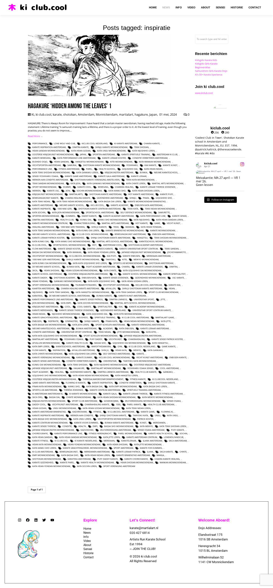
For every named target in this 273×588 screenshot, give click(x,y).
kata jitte (166, 321)
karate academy (119, 205)
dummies (70, 216)
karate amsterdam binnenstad (49, 411)
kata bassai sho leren (155, 386)
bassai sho (100, 342)
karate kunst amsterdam (132, 295)
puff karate (177, 429)
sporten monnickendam (45, 216)
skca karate (166, 451)
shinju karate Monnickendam (111, 147)
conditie (67, 426)
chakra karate (152, 143)
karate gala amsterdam (111, 176)
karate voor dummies (86, 422)
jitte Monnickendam (128, 332)
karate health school (160, 433)
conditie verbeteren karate (81, 361)
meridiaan (109, 440)
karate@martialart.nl (144, 528)
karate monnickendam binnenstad (147, 201)
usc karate (178, 277)
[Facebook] (28, 520)
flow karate (39, 350)
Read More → (35, 136)
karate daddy (39, 277)
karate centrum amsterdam (105, 390)
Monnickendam (107, 114)
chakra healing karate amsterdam (80, 288)
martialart (126, 114)
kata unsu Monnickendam (111, 150)
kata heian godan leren (135, 281)
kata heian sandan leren (169, 219)
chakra (126, 266)
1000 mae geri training (73, 226)
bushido (83, 317)
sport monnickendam (44, 187)
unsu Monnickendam (64, 408)
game (157, 223)
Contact (88, 557)
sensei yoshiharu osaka (45, 176)
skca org (37, 397)
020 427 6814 (140, 533)
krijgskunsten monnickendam (48, 400)
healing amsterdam (43, 226)
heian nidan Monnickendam (139, 321)
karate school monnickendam (140, 274)
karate (57, 114)
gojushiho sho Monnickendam (49, 375)
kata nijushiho (142, 219)
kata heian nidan (153, 168)
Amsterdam (86, 114)
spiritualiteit (105, 306)
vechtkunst (115, 339)
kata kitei (151, 332)
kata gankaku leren (87, 172)
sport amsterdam (123, 448)
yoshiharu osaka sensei (140, 368)
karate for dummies (151, 448)
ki (115, 274)
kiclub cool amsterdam (149, 284)
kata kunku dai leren (87, 230)
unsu (157, 415)
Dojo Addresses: (210, 528)
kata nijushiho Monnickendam (110, 364)
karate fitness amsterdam (168, 393)
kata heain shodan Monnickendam (116, 397)
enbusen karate (177, 357)
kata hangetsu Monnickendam (92, 292)
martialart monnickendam (106, 368)
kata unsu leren (82, 419)
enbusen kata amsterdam (148, 205)
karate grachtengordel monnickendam (85, 448)
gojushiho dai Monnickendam (129, 342)
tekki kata (132, 208)
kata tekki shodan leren (173, 426)
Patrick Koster (145, 419)
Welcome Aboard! (214, 520)
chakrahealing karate (97, 404)
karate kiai (174, 284)
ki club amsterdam (42, 451)
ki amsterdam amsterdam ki (47, 393)
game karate (169, 346)
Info (86, 537)
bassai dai (54, 397)
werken (36, 190)
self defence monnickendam (136, 212)
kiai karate (150, 165)
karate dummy (84, 357)
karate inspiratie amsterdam (48, 415)
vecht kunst (173, 223)
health (82, 426)
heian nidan (38, 313)
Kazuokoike (87, 429)
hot (94, 245)
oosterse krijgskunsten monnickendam (54, 379)
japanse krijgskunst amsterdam (49, 368)
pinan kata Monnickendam (46, 386)
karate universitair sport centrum (138, 248)
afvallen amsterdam (83, 350)
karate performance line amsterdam (52, 299)
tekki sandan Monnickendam (48, 183)
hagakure (141, 114)
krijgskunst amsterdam (45, 306)
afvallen (111, 288)
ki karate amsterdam (125, 143)
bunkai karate (104, 295)
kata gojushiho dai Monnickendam (142, 270)
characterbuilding (84, 223)
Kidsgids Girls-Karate (206, 63)
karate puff (166, 194)
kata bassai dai (94, 386)
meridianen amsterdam (97, 451)
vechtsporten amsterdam (46, 165)
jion (68, 190)
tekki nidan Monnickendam (160, 208)
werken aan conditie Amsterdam (50, 179)
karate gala (109, 393)
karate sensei (179, 216)
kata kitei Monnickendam (127, 313)
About (87, 545)
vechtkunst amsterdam (65, 404)
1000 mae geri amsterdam (46, 259)
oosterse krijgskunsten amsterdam (88, 274)
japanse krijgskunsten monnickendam (53, 429)
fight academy (40, 371)
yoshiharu (132, 165)
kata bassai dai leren (109, 201)
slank (150, 451)
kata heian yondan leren (101, 252)
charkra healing (124, 187)
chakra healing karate (77, 197)
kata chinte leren (135, 183)
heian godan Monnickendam (81, 270)
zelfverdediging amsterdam (115, 429)
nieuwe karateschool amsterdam (50, 328)
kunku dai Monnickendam (46, 364)
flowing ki (167, 411)
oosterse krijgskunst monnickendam (52, 154)
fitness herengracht (100, 433)
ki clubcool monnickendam (84, 255)
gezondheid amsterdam (110, 197)
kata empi (66, 303)
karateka (37, 295)
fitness (97, 411)
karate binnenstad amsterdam (133, 455)
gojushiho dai (129, 168)
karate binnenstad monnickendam (125, 230)
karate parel (67, 462)
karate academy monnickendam (146, 306)
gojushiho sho (164, 197)
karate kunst (170, 165)
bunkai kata (73, 266)
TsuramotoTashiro (85, 284)
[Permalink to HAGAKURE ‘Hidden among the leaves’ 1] (99, 95)
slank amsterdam (152, 440)
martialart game (164, 317)
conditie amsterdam (43, 332)
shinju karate (91, 321)
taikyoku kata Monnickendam (139, 361)
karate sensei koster (69, 248)
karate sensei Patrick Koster (167, 339)
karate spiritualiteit (174, 274)
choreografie (40, 433)
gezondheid (77, 237)
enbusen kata (89, 277)
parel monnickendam (130, 433)
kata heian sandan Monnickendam (78, 437)
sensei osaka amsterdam (151, 429)
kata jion (75, 183)
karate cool (84, 187)
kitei (124, 259)
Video (87, 541)
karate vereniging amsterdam (147, 324)
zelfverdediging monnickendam (142, 400)
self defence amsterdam (116, 353)
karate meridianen (42, 310)
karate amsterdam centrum (141, 437)
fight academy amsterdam (100, 266)
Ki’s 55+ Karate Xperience (208, 74)
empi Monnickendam (43, 455)
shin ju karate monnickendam (82, 259)
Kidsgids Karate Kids (206, 60)
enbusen (36, 321)
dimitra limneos (118, 299)
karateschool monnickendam (155, 241)
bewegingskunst (69, 451)
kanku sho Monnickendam (112, 219)
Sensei (87, 549)
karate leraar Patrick (128, 451)
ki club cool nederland (142, 346)
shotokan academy (64, 277)
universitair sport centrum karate (151, 310)
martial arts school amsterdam (114, 241)
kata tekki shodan (77, 364)
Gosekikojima (111, 400)
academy (108, 328)
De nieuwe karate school (46, 266)
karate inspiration (102, 382)
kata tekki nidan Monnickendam (74, 201)
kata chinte (110, 270)
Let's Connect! (142, 520)
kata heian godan (80, 150)
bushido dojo (39, 161)
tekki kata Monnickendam (140, 179)
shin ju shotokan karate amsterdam (142, 288)
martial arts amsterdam (115, 223)
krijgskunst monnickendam (47, 194)
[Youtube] (52, 520)
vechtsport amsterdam (116, 284)
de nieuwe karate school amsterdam (69, 295)
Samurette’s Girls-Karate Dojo (211, 71)
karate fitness (40, 440)
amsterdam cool (112, 245)
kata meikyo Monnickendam (157, 397)
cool (68, 306)
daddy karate (89, 216)
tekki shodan (141, 147)
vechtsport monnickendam (47, 255)
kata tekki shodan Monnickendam (51, 172)
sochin (183, 433)
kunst (143, 422)
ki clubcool (61, 440)
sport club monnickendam (163, 292)
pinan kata (111, 321)
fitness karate (138, 379)
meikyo (137, 350)
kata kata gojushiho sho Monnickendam (54, 335)
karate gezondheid (42, 462)
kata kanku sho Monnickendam (72, 241)
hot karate (141, 223)
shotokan (69, 114)
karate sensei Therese (44, 426)
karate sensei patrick (91, 299)
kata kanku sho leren (44, 448)
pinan (146, 197)
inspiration (59, 350)
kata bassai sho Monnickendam (49, 419)
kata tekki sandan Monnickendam (50, 230)
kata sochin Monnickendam (93, 303)
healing (59, 371)
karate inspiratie (41, 208)
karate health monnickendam (97, 462)
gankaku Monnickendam (67, 281)
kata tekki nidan (41, 201)
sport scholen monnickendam (100, 335)
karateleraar (128, 440)
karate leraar (139, 176)
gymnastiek (71, 321)
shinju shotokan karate (113, 415)
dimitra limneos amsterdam (113, 371)
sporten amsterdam (104, 154)
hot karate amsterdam (140, 194)
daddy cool (39, 404)
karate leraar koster (114, 158)
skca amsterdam (178, 440)
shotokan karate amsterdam (105, 194)
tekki (116, 226)
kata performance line (152, 216)
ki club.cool (43, 114)
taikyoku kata (140, 415)
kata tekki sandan (59, 292)
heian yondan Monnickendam (84, 444)
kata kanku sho (117, 190)
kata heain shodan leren (145, 190)
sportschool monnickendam (69, 245)
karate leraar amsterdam (154, 328)
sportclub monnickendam (127, 263)
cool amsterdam (169, 368)
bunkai (143, 172)
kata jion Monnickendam (65, 212)
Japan (153, 114)
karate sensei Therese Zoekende (76, 310)
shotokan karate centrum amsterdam (99, 208)
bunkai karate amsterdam (119, 422)
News (87, 532)
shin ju (105, 350)
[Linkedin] (36, 520)
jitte (163, 299)
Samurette (164, 212)
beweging (103, 187)
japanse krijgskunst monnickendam (141, 252)
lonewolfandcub (173, 437)
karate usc (53, 190)
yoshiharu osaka (73, 339)
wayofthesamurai (101, 346)
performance (39, 143)
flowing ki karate (75, 382)
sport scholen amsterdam (110, 324)
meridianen (159, 422)
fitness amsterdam (69, 168)
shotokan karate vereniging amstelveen (97, 179)
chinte (183, 451)
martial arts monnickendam (167, 183)
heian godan (39, 408)
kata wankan (74, 252)
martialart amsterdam (45, 339)
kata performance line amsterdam (76, 158)
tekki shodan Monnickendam (170, 237)
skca (34, 270)
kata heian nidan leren (97, 455)
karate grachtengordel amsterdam (52, 317)
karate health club (77, 342)
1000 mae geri (64, 208)
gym (120, 346)
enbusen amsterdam (163, 234)
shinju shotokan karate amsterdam (110, 237)
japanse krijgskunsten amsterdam (142, 335)
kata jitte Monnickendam (147, 444)
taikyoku (111, 259)
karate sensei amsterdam (46, 361)
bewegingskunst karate (45, 197)
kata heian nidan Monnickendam (90, 375)
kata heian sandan (42, 437)
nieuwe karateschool (166, 172)
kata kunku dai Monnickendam (49, 263)
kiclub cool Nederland (95, 143)
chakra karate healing (167, 458)
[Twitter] (44, 520)
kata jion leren (80, 324)
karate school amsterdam (47, 274)
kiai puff (111, 255)
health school (107, 168)
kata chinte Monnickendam (47, 353)
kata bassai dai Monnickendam (49, 324)
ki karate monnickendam (83, 393)
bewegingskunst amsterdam (130, 234)
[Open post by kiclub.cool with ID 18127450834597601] (220, 172)
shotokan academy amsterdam (146, 245)
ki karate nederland (86, 440)
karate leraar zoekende (149, 266)
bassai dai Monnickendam (46, 252)
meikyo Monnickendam (146, 259)
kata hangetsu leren (126, 375)
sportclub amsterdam (44, 390)
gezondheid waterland (113, 310)
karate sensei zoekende (115, 277)
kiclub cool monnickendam (114, 357)
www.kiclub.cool (204, 93)
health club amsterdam (161, 404)
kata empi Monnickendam (123, 386)
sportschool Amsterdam (100, 212)
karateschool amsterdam (70, 346)
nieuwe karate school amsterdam (51, 234)
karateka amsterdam (79, 458)
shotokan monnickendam (46, 458)
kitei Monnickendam (121, 161)
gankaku (168, 371)
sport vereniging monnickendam (50, 284)
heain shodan (51, 270)
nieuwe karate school (71, 205)
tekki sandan (172, 248)
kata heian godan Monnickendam (101, 408)
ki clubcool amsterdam (121, 411)
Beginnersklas (202, 67)
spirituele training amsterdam (144, 390)
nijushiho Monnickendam (66, 313)
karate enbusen (131, 255)
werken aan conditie (81, 415)
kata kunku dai (40, 241)
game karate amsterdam (45, 382)
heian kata (121, 350)
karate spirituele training (135, 154)
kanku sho (74, 386)
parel (89, 168)
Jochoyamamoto (176, 252)
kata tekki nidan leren (138, 408)
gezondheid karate (80, 371)
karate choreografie (136, 458)
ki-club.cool (39, 245)
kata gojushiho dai (96, 313)
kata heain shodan (117, 444)
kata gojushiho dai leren (82, 353)
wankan (129, 226)
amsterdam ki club (167, 154)
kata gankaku (155, 350)
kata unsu (172, 415)
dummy (67, 187)
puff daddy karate (107, 458)
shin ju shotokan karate (161, 382)
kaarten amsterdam (43, 288)
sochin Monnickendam (89, 190)
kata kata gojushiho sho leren (90, 263)
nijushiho (37, 292)
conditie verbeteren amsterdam (150, 158)
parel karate (134, 404)
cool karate (84, 306)
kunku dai (85, 219)
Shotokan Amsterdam (161, 263)
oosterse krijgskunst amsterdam (152, 364)
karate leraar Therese (135, 393)
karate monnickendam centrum (49, 223)
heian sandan (61, 161)
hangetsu (142, 237)
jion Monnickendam (43, 303)
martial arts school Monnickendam (135, 303)
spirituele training (105, 317)
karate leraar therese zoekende (157, 187)
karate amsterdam (42, 205)
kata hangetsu (160, 342)
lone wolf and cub (64, 143)
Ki (33, 114)
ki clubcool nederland (165, 379)
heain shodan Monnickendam (137, 462)
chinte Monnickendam (78, 397)
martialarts (76, 194)
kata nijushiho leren (143, 150)
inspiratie (53, 321)
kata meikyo (146, 426)
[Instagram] (19, 520)
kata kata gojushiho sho (101, 281)
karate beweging (41, 158)
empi (95, 426)
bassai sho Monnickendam (118, 426)
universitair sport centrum (76, 332)
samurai (71, 165)
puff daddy (96, 339)
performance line (42, 168)
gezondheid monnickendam (150, 277)
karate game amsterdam (78, 176)
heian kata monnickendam (46, 444)
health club (67, 219)
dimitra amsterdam (42, 219)
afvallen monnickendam (46, 342)
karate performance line (68, 433)
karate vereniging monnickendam (51, 357)
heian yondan (39, 281)
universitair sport (144, 299)
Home (87, 528)
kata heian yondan (151, 226)
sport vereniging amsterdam (119, 466)
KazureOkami (79, 411)
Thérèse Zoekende (73, 390)
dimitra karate (80, 147)
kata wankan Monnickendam (154, 161)
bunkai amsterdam (86, 328)
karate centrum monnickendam (49, 422)
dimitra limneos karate (100, 248)
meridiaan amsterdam (158, 255)
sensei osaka (174, 400)
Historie (88, 553)
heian (172, 288)
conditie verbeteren (130, 382)
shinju (132, 197)
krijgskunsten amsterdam (119, 172)
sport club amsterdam (84, 400)
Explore (90, 520)
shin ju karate (99, 226)
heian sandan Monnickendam (48, 150)
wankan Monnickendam (173, 462)
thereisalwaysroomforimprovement (103, 379)
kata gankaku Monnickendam (103, 183)
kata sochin (38, 212)
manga (160, 455)
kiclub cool (97, 205)
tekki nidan (104, 332)
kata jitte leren (111, 437)
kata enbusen (126, 328)
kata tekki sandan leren (129, 292)
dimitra (173, 266)
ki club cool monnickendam (92, 234)
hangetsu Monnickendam (89, 161)
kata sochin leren (87, 466)
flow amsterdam (41, 248)
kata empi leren (40, 346)
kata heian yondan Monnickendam (51, 466)
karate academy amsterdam (118, 216)
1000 (118, 404)
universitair (109, 361)
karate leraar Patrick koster (48, 237)
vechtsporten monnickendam (114, 419)
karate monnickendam (162, 230)
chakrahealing (136, 339)
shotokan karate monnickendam (101, 165)
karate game (148, 411)
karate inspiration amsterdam (49, 147)
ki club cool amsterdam (135, 317)
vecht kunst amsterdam (149, 357)
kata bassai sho (69, 455)
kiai (120, 306)
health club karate (145, 371)
